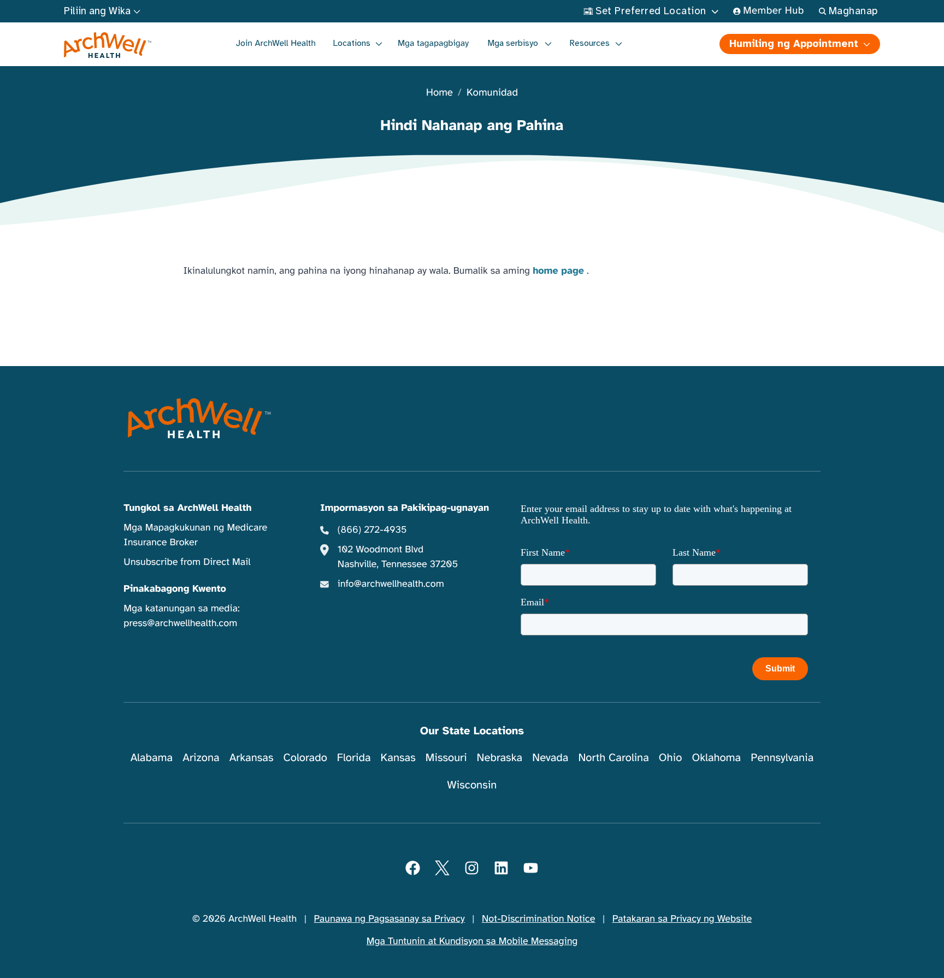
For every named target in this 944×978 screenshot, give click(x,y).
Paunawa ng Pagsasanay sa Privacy (389, 919)
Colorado (305, 757)
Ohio (670, 757)
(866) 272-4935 (372, 530)
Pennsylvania (782, 757)
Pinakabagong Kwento (174, 589)
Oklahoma (716, 757)
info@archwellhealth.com (391, 584)
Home (439, 93)
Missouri (446, 757)
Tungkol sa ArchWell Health (187, 508)
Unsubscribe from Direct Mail (186, 562)
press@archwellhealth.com (180, 623)
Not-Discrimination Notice (538, 919)
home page (558, 271)
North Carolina (613, 757)
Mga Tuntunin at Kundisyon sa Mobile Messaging (472, 941)
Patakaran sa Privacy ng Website (682, 919)
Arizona (200, 757)
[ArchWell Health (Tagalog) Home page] (108, 45)
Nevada (550, 757)
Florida (354, 757)
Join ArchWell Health (276, 43)
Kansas (398, 757)
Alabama (152, 757)
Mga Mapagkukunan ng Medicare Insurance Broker (195, 535)
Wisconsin (472, 785)
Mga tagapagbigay (433, 43)
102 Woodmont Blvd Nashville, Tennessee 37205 (398, 557)
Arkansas (251, 757)
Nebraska (500, 757)
